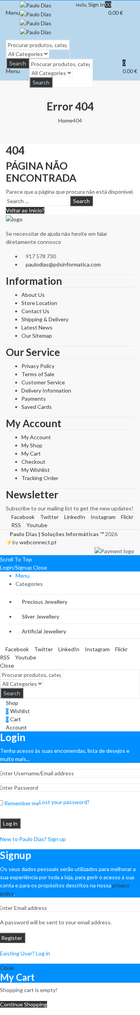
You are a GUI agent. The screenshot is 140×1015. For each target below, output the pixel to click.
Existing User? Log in (25, 953)
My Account (36, 437)
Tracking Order (39, 478)
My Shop (31, 445)
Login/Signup (16, 567)
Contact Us (35, 311)
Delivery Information (46, 390)
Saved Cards (36, 406)
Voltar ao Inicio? (25, 210)
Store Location (39, 303)
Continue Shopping (23, 1004)
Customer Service (43, 382)
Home (65, 120)
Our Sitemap (36, 335)
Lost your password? (64, 802)
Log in (10, 823)
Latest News (36, 327)
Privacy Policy (37, 366)
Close (40, 567)
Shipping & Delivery (44, 319)
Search (41, 82)
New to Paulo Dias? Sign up (33, 839)
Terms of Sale (37, 374)
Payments (33, 398)
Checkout (33, 461)
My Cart (31, 453)
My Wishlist (35, 469)
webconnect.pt (38, 542)
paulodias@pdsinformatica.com (63, 264)
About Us (33, 294)
